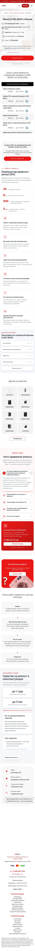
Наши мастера (17, 924)
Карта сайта (17, 889)
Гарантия (17, 922)
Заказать (26, 91)
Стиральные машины (17, 900)
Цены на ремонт (17, 926)
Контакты (17, 932)
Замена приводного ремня (11, 89)
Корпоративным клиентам (17, 934)
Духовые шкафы (17, 908)
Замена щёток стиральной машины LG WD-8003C (17, 124)
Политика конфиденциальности (17, 857)
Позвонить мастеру (17, 544)
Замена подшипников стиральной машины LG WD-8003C (17, 107)
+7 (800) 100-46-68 (17, 794)
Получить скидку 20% (17, 158)
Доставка (17, 921)
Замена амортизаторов (10, 115)
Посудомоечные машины (17, 911)
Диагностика (17, 930)
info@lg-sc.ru (18, 874)
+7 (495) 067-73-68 (11, 540)
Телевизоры (17, 897)
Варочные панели (17, 904)
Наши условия (17, 859)
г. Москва (5, 1)
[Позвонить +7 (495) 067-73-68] (19, 5)
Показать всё (17, 438)
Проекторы (17, 902)
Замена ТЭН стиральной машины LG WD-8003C (16, 97)
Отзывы (17, 928)
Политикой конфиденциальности (21, 63)
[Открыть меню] (32, 6)
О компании (17, 919)
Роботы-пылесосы (18, 910)
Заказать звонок (17, 574)
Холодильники (17, 899)
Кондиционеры (17, 906)
